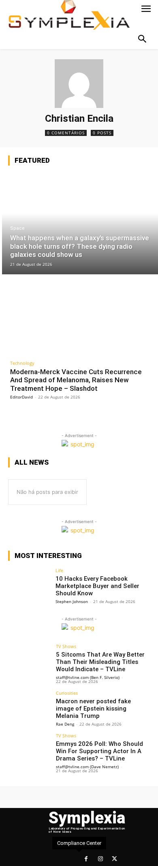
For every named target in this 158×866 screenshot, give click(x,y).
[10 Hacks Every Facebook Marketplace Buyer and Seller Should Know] (29, 584)
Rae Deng (65, 724)
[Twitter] (114, 859)
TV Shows (66, 646)
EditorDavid (21, 397)
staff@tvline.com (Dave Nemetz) (87, 766)
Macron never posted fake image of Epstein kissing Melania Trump (93, 709)
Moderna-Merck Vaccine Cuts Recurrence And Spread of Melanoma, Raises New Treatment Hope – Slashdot (76, 380)
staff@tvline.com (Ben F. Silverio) (88, 677)
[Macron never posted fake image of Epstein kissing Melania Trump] (29, 707)
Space (17, 228)
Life (59, 570)
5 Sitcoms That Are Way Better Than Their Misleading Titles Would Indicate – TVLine (100, 662)
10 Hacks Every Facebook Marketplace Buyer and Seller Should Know (97, 586)
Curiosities (67, 693)
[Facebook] (86, 859)
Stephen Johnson (72, 601)
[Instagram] (100, 859)
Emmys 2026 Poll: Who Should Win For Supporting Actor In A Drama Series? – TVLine (99, 751)
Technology (22, 363)
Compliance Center (79, 843)
